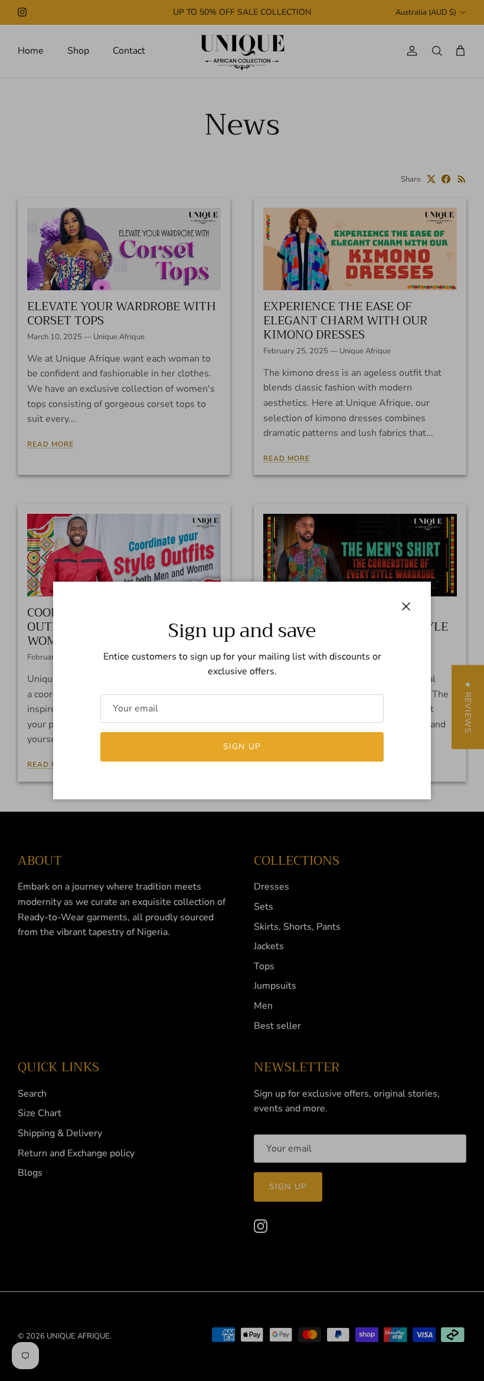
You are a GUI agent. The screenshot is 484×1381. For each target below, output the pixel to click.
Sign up (242, 746)
